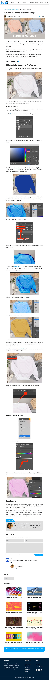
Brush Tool (17, 167)
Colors (17, 9)
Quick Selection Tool (18, 349)
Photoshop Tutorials (21, 2)
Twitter (39, 670)
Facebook (36, 670)
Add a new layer (13, 114)
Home (12, 2)
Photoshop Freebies (33, 2)
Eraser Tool (17, 266)
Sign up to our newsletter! (13, 554)
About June (10, 520)
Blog (41, 2)
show (19, 61)
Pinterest (41, 670)
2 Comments (43, 16)
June (9, 16)
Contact (38, 664)
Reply (11, 562)
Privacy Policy (39, 666)
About (46, 2)
